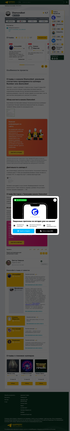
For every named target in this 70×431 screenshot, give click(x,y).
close (55, 200)
